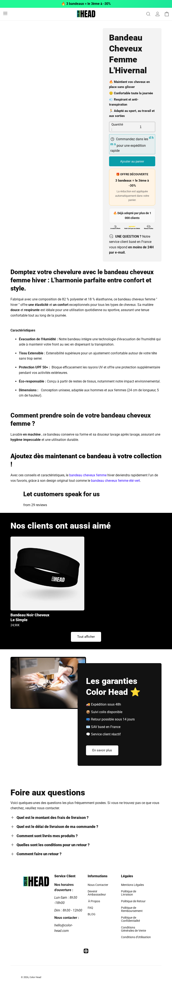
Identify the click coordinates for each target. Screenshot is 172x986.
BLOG (91, 914)
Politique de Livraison (128, 893)
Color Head (35, 977)
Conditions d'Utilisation (136, 937)
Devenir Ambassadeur (97, 893)
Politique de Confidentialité (130, 919)
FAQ (90, 907)
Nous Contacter (98, 884)
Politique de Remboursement (132, 909)
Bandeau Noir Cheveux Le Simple (29, 617)
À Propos (94, 901)
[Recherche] (148, 14)
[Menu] (5, 13)
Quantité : (117, 127)
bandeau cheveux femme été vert (115, 481)
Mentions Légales (132, 884)
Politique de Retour (133, 901)
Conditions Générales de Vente (133, 929)
